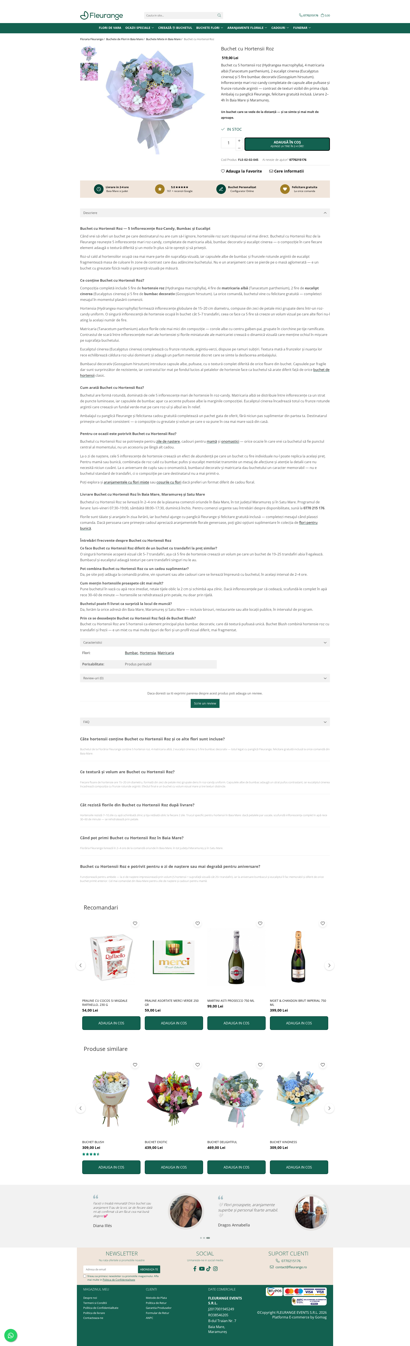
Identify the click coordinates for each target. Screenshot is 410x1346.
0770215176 (291, 1261)
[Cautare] (219, 15)
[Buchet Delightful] (236, 1098)
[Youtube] (201, 1269)
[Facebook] (194, 1269)
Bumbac (131, 652)
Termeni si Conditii (95, 1303)
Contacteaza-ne (93, 1318)
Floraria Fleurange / (92, 39)
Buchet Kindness (283, 1142)
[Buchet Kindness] (299, 1098)
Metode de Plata (156, 1298)
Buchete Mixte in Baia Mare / (164, 39)
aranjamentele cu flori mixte (126, 482)
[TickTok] (208, 1269)
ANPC (149, 1318)
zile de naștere (168, 441)
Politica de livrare (94, 1313)
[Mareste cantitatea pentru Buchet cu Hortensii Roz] (239, 140)
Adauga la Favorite (243, 171)
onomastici (230, 441)
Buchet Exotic (156, 1142)
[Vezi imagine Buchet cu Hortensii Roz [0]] (89, 53)
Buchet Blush (93, 1142)
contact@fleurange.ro (291, 1267)
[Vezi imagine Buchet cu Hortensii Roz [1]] (89, 72)
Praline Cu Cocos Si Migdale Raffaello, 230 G (104, 1003)
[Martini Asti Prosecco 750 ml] (236, 957)
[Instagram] (215, 1269)
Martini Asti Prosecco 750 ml (230, 1001)
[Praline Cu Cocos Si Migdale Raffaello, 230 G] (111, 957)
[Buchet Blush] (111, 1098)
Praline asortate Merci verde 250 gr (172, 1003)
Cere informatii (288, 171)
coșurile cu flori (169, 482)
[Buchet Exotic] (174, 1098)
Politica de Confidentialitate (119, 1280)
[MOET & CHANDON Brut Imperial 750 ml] (299, 957)
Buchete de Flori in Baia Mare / (125, 39)
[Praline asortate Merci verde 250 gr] (174, 957)
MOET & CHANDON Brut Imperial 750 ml (298, 1003)
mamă (212, 441)
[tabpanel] (155, 99)
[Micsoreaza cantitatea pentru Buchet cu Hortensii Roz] (239, 148)
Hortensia (148, 652)
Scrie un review (205, 703)
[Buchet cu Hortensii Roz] (155, 99)
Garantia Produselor (158, 1308)
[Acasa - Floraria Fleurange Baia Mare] (101, 15)
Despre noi (90, 1298)
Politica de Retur (156, 1303)
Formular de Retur (157, 1313)
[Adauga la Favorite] (135, 923)
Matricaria (166, 652)
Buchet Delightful (222, 1142)
